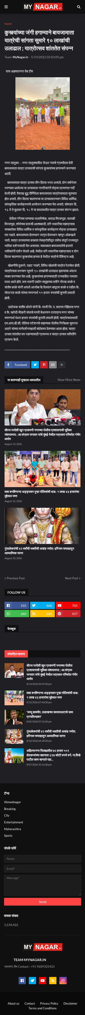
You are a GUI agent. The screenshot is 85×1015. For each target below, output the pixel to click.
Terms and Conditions (43, 1008)
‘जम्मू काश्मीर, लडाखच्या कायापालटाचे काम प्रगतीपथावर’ (50, 714)
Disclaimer (70, 1003)
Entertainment (13, 822)
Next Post (71, 578)
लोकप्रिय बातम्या (16, 654)
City (7, 815)
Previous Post (16, 578)
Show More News (69, 380)
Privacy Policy (49, 1003)
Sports (8, 835)
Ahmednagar (12, 802)
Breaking (10, 809)
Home (8, 23)
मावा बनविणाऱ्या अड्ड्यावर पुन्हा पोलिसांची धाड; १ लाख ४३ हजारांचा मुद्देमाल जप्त (42, 494)
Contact (29, 1003)
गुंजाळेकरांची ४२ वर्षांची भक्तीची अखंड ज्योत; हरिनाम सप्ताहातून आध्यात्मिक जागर (39, 550)
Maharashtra (12, 829)
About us (13, 1003)
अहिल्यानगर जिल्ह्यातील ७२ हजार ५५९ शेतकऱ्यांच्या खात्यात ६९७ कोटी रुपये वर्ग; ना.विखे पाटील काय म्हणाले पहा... (53, 755)
